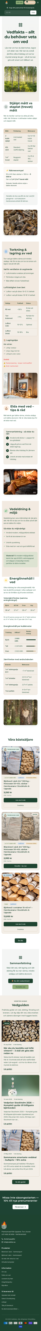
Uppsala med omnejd (8, 1295)
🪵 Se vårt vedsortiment (21, 981)
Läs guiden (8, 1069)
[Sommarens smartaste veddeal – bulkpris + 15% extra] (20, 1140)
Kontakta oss (20, 987)
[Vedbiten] (6, 2)
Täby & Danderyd (7, 1305)
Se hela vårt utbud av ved (10, 1258)
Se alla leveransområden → (10, 1309)
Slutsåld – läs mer (20, 866)
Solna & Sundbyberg (8, 1298)
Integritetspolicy (7, 1282)
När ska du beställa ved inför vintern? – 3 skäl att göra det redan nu (19, 1050)
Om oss (4, 1272)
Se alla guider (20, 1182)
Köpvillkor (5, 1285)
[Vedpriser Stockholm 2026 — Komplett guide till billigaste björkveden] (20, 1085)
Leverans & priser (7, 1278)
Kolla (33, 12)
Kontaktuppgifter (9, 1239)
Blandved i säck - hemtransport (12, 1252)
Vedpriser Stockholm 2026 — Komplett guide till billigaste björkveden (19, 1105)
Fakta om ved (6, 1275)
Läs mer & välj (20, 800)
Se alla (20, 941)
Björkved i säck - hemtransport (12, 1255)
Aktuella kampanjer (8, 1262)
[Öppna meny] (38, 2)
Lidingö (4, 1302)
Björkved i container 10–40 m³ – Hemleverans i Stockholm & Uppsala (18, 910)
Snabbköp (20, 805)
